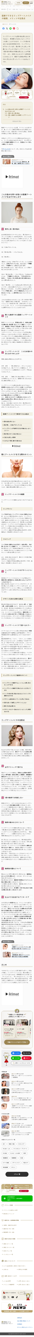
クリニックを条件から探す (10, 1210)
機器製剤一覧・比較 (8, 1232)
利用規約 (19, 1324)
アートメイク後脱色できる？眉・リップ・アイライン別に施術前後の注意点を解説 (22, 1099)
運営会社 (19, 1317)
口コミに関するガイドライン (25, 1327)
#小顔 (21, 1158)
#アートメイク (12, 24)
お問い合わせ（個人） (24, 1284)
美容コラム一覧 (7, 1251)
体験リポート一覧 (8, 1244)
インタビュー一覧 (8, 1254)
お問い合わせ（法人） (24, 1281)
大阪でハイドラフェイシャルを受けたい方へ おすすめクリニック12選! (22, 1133)
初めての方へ (22, 1266)
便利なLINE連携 (22, 1269)
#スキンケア (22, 9)
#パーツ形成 (6, 1162)
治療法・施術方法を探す (10, 1225)
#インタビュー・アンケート (20, 1148)
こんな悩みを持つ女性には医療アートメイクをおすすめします (17, 110)
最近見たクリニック (8, 1213)
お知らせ (5, 1269)
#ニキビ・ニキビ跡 (15, 1153)
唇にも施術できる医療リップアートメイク (19, 116)
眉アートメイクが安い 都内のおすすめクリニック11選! (22, 1084)
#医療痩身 (13, 1158)
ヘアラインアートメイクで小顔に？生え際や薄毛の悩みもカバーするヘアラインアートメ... (22, 1091)
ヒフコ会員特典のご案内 (10, 1266)
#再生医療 (5, 1167)
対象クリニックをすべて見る (17, 1042)
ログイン (26, 2)
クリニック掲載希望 (8, 1284)
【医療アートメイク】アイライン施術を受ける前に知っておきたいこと (22, 1106)
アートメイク (6, 149)
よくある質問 (7, 1281)
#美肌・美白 (15, 9)
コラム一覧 (8, 6)
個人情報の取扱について (23, 1321)
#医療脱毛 (5, 1158)
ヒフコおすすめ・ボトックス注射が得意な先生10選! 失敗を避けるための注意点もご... (22, 1126)
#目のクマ (25, 1162)
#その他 (18, 1116)
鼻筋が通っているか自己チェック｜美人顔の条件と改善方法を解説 (22, 1118)
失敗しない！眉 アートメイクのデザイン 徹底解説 (22, 1076)
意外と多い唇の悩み (14, 113)
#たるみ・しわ (30, 9)
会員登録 (18, 2)
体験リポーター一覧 (8, 1247)
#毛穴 (18, 1131)
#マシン (13, 1167)
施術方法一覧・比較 (8, 1228)
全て (10, 9)
